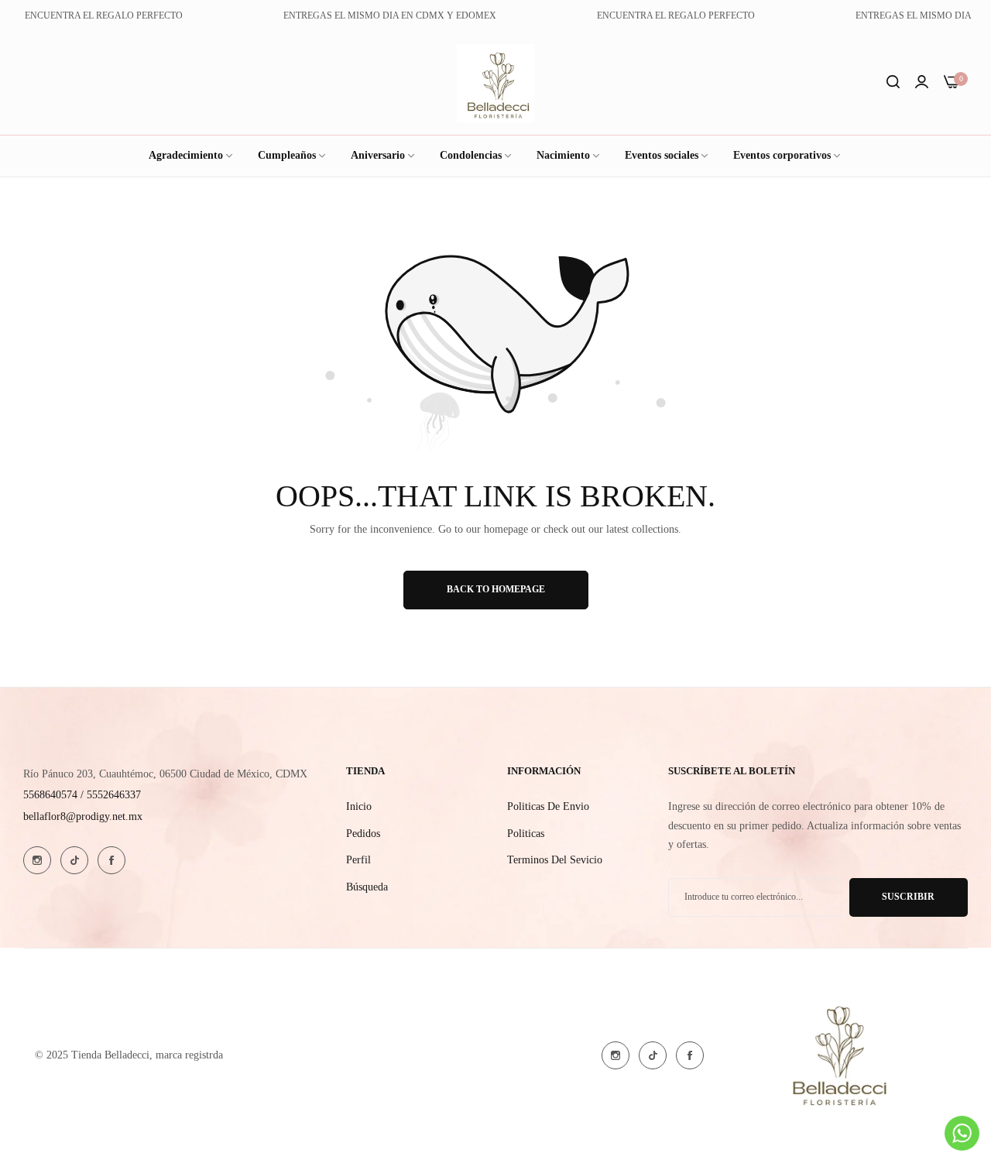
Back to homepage (496, 589)
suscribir (908, 896)
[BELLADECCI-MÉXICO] (495, 83)
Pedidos (363, 833)
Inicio (359, 806)
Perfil (358, 860)
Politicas (525, 833)
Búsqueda (367, 887)
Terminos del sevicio (554, 860)
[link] (667, 156)
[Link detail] (37, 860)
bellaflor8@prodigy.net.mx (82, 816)
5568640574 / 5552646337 (82, 795)
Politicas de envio (548, 806)
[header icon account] (921, 83)
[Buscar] (893, 83)
